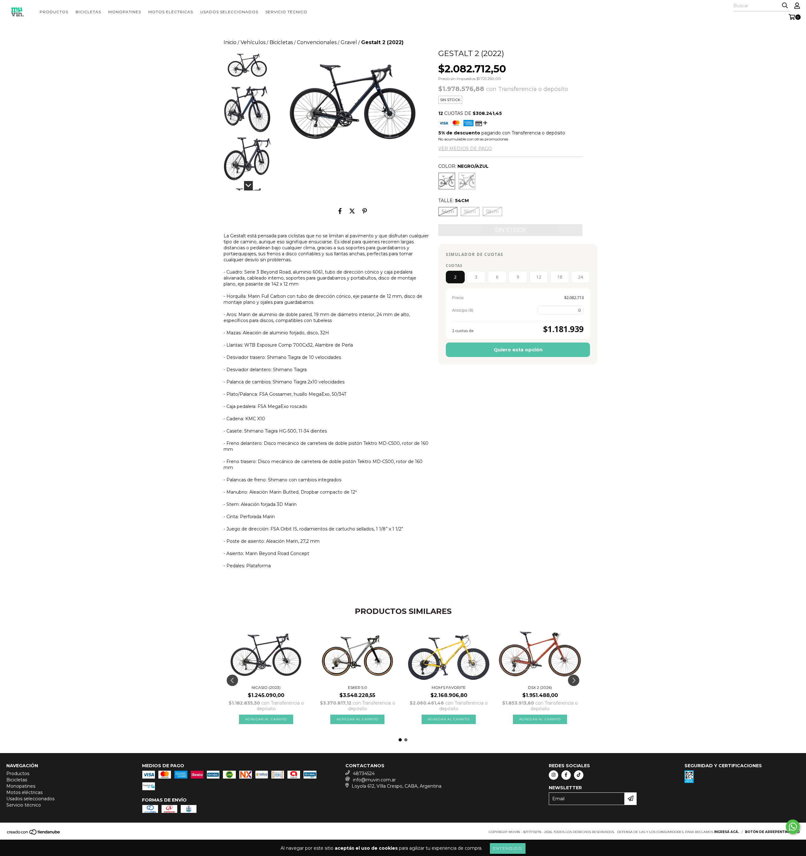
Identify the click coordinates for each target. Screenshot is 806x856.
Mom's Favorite (449, 687)
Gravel (349, 42)
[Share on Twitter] (352, 211)
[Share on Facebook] (340, 211)
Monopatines (124, 11)
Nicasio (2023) (266, 687)
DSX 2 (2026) (540, 687)
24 (580, 277)
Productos (54, 11)
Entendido (507, 848)
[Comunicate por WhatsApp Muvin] (793, 826)
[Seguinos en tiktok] (578, 775)
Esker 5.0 (357, 687)
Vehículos (253, 42)
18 (559, 277)
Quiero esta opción (518, 350)
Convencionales (317, 42)
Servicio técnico (286, 11)
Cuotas (454, 265)
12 (538, 277)
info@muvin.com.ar (374, 780)
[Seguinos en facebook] (566, 775)
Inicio (230, 42)
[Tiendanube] (33, 834)
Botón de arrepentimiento (772, 832)
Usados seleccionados (229, 11)
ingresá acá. (726, 832)
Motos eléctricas (170, 11)
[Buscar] (785, 5)
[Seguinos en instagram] (553, 775)
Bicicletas (88, 11)
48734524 (364, 773)
